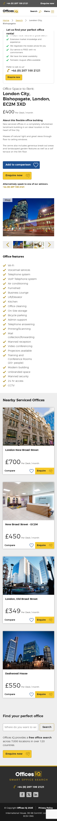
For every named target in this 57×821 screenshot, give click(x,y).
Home (6, 21)
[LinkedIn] (35, 795)
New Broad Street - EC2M (21, 524)
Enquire (41, 471)
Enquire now (14, 754)
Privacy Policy (45, 808)
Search (19, 21)
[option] (28, 217)
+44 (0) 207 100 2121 (14, 187)
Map (7, 200)
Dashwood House (16, 673)
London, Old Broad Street (21, 599)
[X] (29, 795)
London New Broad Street (21, 450)
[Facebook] (22, 795)
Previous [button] (7, 244)
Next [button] (49, 244)
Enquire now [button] (14, 77)
